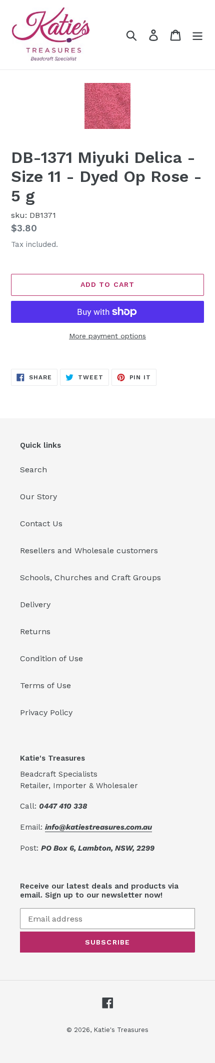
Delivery (35, 604)
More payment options (107, 336)
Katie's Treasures (121, 1030)
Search (33, 469)
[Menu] (197, 34)
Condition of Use (51, 658)
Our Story (38, 496)
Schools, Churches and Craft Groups (90, 577)
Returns (35, 631)
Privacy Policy (46, 712)
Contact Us (41, 523)
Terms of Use (45, 685)
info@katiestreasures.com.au (98, 827)
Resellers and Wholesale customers (89, 550)
